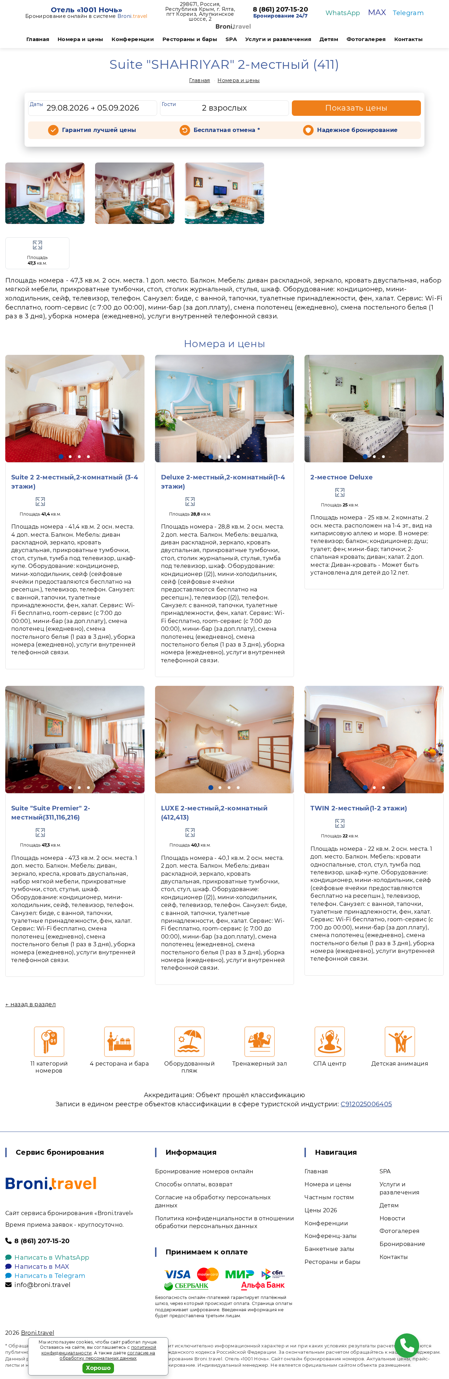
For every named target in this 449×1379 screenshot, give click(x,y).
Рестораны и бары (189, 39)
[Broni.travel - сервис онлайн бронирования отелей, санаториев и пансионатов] (50, 1183)
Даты (36, 104)
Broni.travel (37, 1333)
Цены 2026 (320, 1210)
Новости (392, 1218)
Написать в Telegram (49, 1276)
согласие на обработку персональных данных (107, 1355)
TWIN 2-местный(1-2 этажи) (358, 808)
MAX (377, 12)
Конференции (133, 39)
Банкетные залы (329, 1249)
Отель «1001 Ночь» (86, 9)
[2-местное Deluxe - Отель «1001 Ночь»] (374, 408)
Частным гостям (329, 1197)
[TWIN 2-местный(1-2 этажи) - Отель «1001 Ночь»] (374, 739)
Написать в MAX (41, 1267)
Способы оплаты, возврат (194, 1184)
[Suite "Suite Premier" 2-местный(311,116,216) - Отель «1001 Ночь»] (75, 739)
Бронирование (402, 1244)
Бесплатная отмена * (227, 130)
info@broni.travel (42, 1285)
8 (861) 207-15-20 (280, 9)
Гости (169, 104)
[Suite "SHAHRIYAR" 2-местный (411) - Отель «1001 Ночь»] (45, 193)
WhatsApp (343, 13)
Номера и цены (80, 39)
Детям (329, 39)
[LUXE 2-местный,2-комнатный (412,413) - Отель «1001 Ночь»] (224, 739)
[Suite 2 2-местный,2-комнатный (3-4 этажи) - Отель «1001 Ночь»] (75, 408)
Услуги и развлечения (278, 39)
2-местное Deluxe (341, 477)
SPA (231, 39)
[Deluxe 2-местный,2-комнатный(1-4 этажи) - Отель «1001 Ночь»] (224, 408)
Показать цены (356, 108)
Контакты (408, 39)
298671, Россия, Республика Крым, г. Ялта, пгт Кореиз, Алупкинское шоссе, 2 (200, 11)
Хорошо (98, 1368)
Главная (37, 39)
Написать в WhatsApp (51, 1257)
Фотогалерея (366, 39)
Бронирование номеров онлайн (204, 1171)
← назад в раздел (30, 1004)
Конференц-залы (330, 1236)
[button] (61, 456)
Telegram (408, 13)
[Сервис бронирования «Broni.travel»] (233, 26)
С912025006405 (366, 1104)
